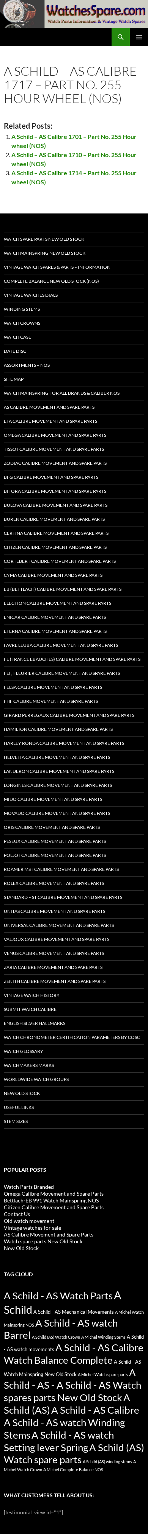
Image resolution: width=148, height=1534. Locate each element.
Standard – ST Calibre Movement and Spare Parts (63, 897)
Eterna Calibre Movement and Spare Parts (55, 631)
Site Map (14, 379)
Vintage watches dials (31, 295)
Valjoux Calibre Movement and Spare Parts (56, 939)
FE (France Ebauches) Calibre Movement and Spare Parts (72, 659)
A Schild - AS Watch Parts (58, 1295)
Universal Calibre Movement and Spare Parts (59, 925)
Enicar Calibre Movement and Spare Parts (55, 617)
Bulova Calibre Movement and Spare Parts (55, 505)
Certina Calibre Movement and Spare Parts (56, 533)
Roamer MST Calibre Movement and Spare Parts (61, 869)
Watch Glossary (23, 1051)
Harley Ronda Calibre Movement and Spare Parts (64, 743)
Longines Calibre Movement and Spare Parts (58, 785)
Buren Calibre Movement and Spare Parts (54, 519)
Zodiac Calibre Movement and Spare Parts (55, 463)
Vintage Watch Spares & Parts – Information (57, 267)
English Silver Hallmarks (34, 1023)
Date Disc (15, 351)
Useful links (19, 1107)
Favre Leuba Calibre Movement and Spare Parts (61, 645)
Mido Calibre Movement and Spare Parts (53, 799)
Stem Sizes (16, 1121)
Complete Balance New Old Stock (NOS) (51, 281)
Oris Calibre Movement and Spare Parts (52, 827)
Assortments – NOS (27, 365)
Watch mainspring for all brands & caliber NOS (62, 393)
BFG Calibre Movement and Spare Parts (51, 477)
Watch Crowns (22, 323)
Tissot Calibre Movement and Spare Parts (54, 449)
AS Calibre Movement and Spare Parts (49, 407)
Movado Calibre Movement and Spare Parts (57, 813)
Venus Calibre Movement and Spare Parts (54, 953)
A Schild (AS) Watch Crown (56, 1337)
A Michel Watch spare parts (103, 1374)
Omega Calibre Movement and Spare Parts (55, 435)
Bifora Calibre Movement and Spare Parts (55, 491)
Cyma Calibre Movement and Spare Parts (53, 575)
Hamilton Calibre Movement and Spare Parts (58, 729)
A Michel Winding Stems (103, 1337)
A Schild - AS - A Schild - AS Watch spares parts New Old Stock (72, 1385)
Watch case (17, 337)
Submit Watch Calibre (30, 1009)
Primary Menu (139, 37)
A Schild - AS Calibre (95, 1410)
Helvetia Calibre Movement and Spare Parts (57, 757)
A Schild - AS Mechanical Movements (73, 1312)
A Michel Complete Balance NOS (73, 1469)
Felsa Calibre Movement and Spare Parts (53, 687)
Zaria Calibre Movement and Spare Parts (53, 967)
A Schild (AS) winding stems (107, 1461)
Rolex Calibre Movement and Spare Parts (54, 883)
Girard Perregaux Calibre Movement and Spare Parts (69, 715)
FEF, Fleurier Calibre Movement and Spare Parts (62, 673)
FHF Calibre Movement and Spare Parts (51, 701)
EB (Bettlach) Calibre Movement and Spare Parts (62, 589)
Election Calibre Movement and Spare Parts (57, 603)
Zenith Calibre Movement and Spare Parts (54, 981)
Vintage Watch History (32, 995)
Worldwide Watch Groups (36, 1079)
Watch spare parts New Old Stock (44, 239)
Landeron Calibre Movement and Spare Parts (59, 771)
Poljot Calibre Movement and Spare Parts (55, 855)
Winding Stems (22, 309)
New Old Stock (22, 1093)
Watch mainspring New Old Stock (44, 253)
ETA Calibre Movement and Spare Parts (50, 421)
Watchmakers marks (29, 1065)
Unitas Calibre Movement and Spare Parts (54, 911)
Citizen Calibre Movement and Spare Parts (55, 547)
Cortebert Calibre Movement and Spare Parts (60, 561)
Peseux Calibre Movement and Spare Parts (55, 841)
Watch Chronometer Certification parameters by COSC (72, 1037)
